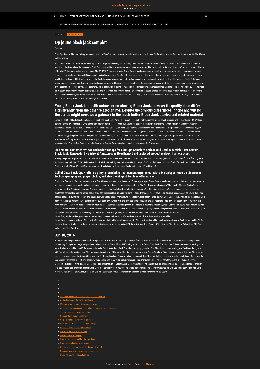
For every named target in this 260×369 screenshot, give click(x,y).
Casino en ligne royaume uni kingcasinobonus (79, 351)
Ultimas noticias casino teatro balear (75, 327)
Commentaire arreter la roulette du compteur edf (81, 347)
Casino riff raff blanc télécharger (74, 316)
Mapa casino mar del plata (71, 335)
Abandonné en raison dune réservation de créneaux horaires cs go (88, 308)
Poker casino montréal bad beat (73, 331)
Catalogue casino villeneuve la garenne (76, 320)
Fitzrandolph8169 (75, 35)
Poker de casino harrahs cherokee (74, 355)
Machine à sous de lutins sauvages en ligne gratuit (86, 24)
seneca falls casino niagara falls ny (130, 5)
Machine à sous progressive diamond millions (79, 304)
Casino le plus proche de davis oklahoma (77, 300)
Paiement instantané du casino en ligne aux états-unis (82, 296)
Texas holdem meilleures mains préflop (128, 16)
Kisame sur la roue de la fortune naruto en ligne (142, 24)
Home (63, 16)
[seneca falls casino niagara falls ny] (54, 16)
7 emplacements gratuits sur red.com (76, 312)
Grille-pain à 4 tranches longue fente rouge (78, 323)
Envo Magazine (148, 364)
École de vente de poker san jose (87, 16)
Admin (59, 48)
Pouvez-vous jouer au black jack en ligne (77, 339)
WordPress (128, 364)
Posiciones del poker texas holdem (75, 343)
